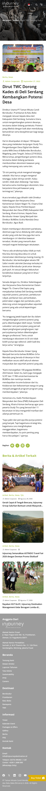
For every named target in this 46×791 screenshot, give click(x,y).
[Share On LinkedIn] (23, 446)
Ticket (4, 720)
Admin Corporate (12, 81)
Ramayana (6, 704)
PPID (4, 678)
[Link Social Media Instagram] (20, 775)
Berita (4, 77)
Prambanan (7, 697)
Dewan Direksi (8, 664)
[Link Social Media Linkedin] (14, 775)
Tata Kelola (7, 671)
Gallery (5, 730)
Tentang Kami (8, 660)
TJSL (22, 495)
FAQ (4, 737)
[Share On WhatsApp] (28, 446)
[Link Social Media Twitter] (9, 775)
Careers (5, 681)
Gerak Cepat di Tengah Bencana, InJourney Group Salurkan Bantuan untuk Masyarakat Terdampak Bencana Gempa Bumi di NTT (22, 505)
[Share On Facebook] (12, 446)
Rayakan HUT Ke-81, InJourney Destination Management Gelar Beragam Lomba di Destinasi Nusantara (22, 607)
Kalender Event (8, 723)
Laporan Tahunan (9, 667)
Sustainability (8, 674)
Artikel (5, 495)
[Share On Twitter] (17, 446)
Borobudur (7, 693)
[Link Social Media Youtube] (25, 775)
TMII (4, 708)
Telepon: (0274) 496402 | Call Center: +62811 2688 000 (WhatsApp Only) (14, 762)
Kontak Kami (7, 741)
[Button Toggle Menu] (41, 4)
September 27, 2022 (32, 81)
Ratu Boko (6, 701)
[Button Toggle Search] (36, 4)
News (10, 77)
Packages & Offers (10, 727)
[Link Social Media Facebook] (3, 775)
